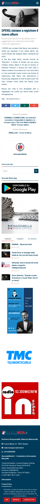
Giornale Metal (20, 154)
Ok (7, 499)
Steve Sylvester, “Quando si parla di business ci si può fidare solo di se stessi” (25, 278)
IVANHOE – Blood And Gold (22, 244)
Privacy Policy (7, 484)
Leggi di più (29, 499)
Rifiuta (16, 499)
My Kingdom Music (13, 99)
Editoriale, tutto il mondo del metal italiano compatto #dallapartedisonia (25, 265)
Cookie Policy (7, 486)
